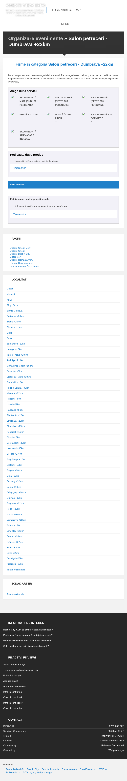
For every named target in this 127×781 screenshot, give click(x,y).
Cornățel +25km (15, 558)
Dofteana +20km (15, 316)
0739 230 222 (116, 726)
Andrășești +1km (15, 360)
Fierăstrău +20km (16, 415)
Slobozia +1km (14, 327)
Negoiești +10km (15, 432)
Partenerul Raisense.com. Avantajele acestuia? (28, 635)
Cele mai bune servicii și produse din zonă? (26, 646)
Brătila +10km (14, 321)
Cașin (10, 338)
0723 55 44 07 (116, 731)
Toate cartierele (15, 594)
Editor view (15, 256)
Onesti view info (25, 5)
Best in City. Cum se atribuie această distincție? (28, 629)
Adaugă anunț (10, 681)
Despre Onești (17, 251)
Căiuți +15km (13, 437)
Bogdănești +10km (16, 459)
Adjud (10, 299)
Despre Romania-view (21, 259)
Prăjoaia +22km (15, 542)
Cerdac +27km (14, 453)
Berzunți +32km (15, 481)
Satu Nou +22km (15, 531)
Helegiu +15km (14, 349)
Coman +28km (14, 536)
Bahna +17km (14, 525)
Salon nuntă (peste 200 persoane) (99, 101)
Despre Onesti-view (20, 248)
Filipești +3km (14, 398)
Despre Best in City (20, 253)
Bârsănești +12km (16, 343)
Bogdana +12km (15, 503)
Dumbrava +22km (16, 520)
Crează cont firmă (12, 697)
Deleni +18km (14, 487)
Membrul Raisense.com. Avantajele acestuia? (27, 640)
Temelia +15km (14, 514)
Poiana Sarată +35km (18, 387)
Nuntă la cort (29, 114)
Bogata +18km (14, 470)
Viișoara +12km (15, 393)
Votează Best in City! (14, 664)
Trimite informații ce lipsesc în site (21, 670)
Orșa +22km (13, 475)
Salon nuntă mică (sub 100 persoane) (28, 101)
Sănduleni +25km (16, 426)
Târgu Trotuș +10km (17, 354)
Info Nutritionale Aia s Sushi (24, 266)
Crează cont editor (13, 708)
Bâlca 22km (13, 553)
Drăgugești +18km (16, 492)
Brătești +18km (14, 465)
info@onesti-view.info (113, 735)
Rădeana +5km (15, 409)
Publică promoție (12, 675)
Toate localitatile (16, 569)
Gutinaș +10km (14, 498)
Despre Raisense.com (21, 263)
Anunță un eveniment (14, 686)
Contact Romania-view (112, 740)
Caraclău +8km (14, 371)
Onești (10, 288)
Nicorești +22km (15, 563)
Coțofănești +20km (16, 442)
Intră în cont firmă (12, 691)
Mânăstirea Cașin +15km (20, 365)
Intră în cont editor (12, 702)
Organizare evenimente (35, 38)
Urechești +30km (15, 448)
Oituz (9, 332)
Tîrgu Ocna (13, 305)
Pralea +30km (14, 547)
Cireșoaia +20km (15, 420)
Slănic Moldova (14, 310)
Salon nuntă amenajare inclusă (28, 135)
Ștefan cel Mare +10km (19, 376)
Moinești (11, 294)
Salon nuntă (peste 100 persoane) (63, 101)
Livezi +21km (13, 404)
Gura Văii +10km (15, 382)
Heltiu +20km (13, 508)
